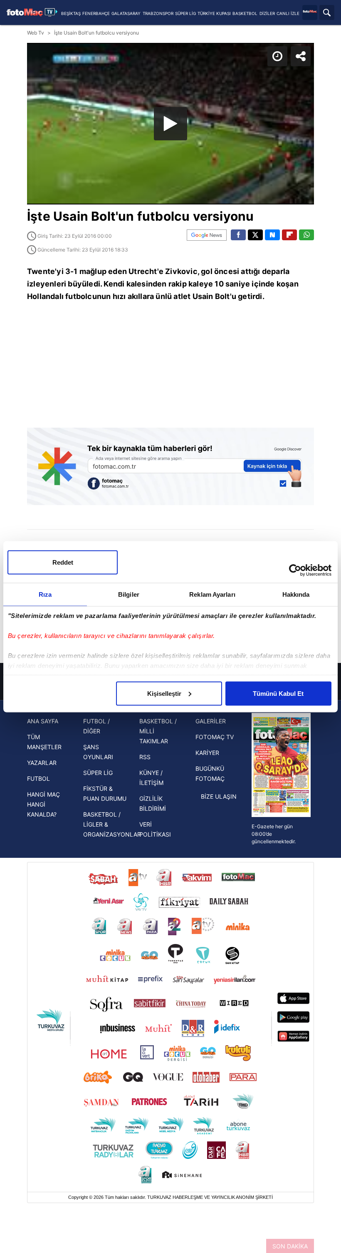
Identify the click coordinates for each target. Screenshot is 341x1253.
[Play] (170, 626)
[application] (170, 626)
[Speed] (304, 13)
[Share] (328, 13)
